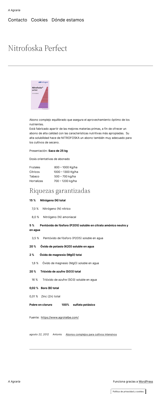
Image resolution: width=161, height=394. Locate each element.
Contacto (17, 20)
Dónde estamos (68, 20)
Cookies (39, 20)
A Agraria (14, 10)
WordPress (146, 381)
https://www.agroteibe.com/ (60, 317)
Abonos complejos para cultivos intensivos (91, 334)
